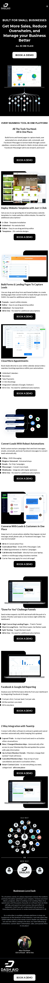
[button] (47, 6)
